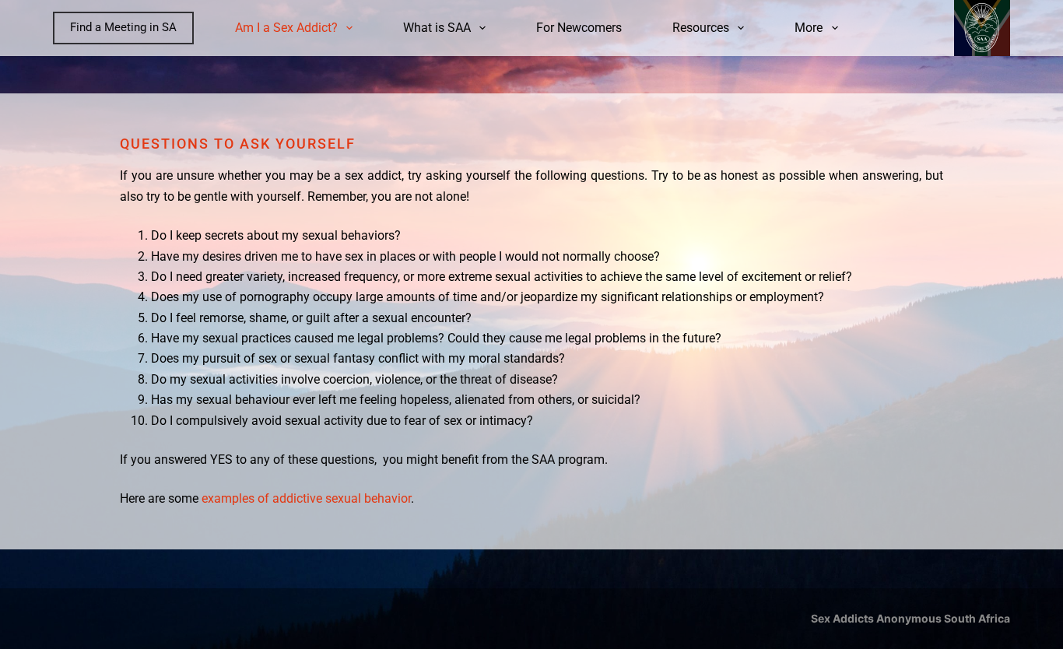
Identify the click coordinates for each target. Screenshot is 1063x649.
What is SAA (437, 27)
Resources (700, 27)
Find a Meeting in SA (123, 27)
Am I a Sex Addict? (286, 27)
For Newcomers (579, 27)
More (809, 27)
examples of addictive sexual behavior (306, 498)
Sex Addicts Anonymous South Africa (910, 618)
